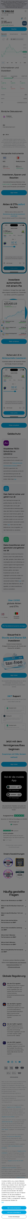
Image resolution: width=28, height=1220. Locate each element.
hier (3, 1202)
